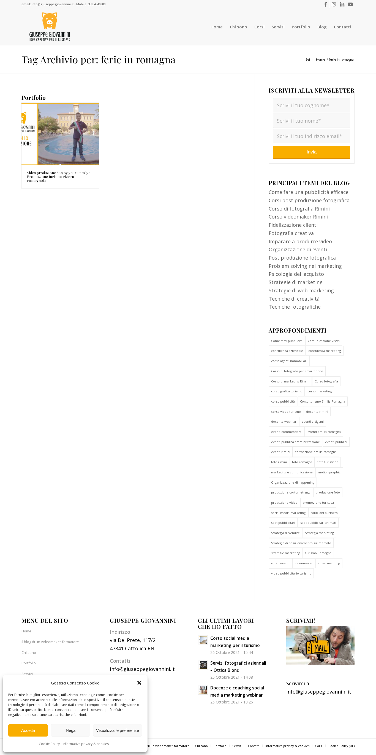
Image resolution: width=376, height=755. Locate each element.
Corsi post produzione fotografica (309, 200)
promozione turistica (318, 502)
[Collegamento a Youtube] (350, 4)
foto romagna (302, 462)
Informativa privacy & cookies (85, 743)
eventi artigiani (313, 421)
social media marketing (288, 513)
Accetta (28, 730)
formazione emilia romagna (316, 452)
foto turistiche (327, 462)
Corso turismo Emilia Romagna (322, 401)
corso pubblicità (283, 401)
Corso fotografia (326, 381)
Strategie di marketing (296, 282)
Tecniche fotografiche (295, 306)
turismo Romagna (318, 553)
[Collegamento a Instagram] (334, 4)
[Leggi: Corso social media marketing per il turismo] (203, 640)
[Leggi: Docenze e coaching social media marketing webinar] (203, 690)
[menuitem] (216, 26)
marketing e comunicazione (292, 472)
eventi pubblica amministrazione (295, 442)
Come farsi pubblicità (287, 341)
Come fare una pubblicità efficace (308, 192)
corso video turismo (286, 411)
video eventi (280, 563)
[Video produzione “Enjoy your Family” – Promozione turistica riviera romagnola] (60, 134)
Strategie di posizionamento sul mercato (301, 543)
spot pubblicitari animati (318, 523)
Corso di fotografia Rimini (299, 208)
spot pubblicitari (283, 523)
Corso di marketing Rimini (290, 381)
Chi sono (28, 652)
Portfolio (28, 662)
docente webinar (283, 421)
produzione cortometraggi (290, 492)
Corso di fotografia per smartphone (297, 371)
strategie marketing (285, 553)
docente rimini (317, 411)
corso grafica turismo (286, 391)
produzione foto (328, 492)
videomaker (304, 563)
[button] (139, 683)
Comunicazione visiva (324, 341)
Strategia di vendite (285, 533)
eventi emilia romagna (324, 432)
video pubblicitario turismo (291, 573)
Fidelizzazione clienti (293, 225)
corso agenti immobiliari (289, 361)
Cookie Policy (49, 743)
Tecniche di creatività (294, 298)
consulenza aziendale (287, 351)
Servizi (27, 673)
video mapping (329, 563)
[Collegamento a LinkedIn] (342, 4)
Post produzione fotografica (302, 257)
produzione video (284, 502)
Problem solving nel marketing (305, 266)
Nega (70, 730)
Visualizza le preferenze (117, 730)
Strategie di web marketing (301, 290)
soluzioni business (324, 513)
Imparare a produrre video (300, 241)
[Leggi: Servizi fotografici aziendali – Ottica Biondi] (203, 665)
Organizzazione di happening (292, 482)
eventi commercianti (286, 432)
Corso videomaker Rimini (298, 216)
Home (26, 631)
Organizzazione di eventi (298, 249)
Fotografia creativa (291, 233)
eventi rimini (280, 452)
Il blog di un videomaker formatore (50, 641)
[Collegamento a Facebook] (325, 4)
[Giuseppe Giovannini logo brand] (49, 26)
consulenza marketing (324, 351)
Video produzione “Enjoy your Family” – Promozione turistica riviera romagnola (60, 176)
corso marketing (319, 391)
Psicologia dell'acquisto (296, 274)
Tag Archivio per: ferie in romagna (98, 59)
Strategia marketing (319, 533)
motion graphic (329, 472)
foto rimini (279, 462)
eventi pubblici (336, 442)
